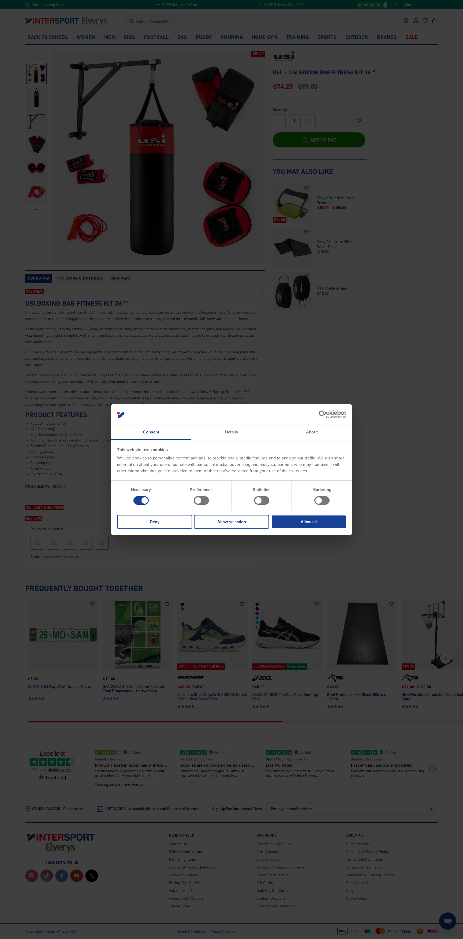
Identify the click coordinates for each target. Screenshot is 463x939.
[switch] (201, 500)
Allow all (309, 521)
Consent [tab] (151, 432)
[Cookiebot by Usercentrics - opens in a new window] (322, 414)
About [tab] (312, 432)
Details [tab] (231, 432)
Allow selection (231, 521)
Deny (154, 521)
